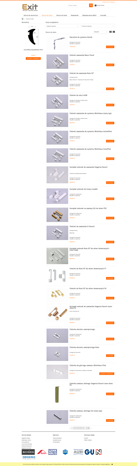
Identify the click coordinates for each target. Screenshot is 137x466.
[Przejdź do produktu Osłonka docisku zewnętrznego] (57, 336)
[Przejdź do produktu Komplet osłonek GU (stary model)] (57, 196)
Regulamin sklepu (26, 438)
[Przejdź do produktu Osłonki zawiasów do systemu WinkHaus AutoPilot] (57, 155)
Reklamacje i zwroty (26, 440)
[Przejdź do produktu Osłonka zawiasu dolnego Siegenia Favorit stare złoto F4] (57, 394)
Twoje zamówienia (57, 438)
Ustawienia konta (57, 440)
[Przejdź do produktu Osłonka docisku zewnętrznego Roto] (57, 354)
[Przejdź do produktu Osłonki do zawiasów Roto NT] (57, 80)
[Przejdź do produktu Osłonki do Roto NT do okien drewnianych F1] (57, 276)
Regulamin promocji (26, 448)
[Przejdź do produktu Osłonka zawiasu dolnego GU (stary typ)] (57, 417)
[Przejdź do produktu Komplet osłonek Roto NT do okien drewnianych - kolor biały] (57, 256)
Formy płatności (25, 442)
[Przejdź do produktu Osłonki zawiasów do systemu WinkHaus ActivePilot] (57, 138)
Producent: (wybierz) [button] (87, 26)
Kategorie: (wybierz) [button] (51, 26)
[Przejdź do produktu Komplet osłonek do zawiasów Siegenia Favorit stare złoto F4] (57, 314)
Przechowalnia (56, 442)
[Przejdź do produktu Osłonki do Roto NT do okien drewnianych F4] (57, 295)
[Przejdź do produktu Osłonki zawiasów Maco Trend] (57, 61)
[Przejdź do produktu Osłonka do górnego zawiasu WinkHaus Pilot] (57, 372)
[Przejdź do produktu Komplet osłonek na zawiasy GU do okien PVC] (57, 215)
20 (88, 428)
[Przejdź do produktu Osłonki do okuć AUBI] (57, 102)
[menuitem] (31, 15)
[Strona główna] (30, 7)
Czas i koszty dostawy (27, 444)
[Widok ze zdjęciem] (110, 31)
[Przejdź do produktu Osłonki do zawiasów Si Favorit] (57, 233)
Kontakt (86, 438)
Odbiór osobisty (88, 440)
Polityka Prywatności (27, 446)
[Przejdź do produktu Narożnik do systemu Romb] (57, 43)
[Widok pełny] (114, 31)
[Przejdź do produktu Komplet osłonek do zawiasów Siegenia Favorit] (57, 174)
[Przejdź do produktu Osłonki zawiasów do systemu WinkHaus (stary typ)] (57, 120)
